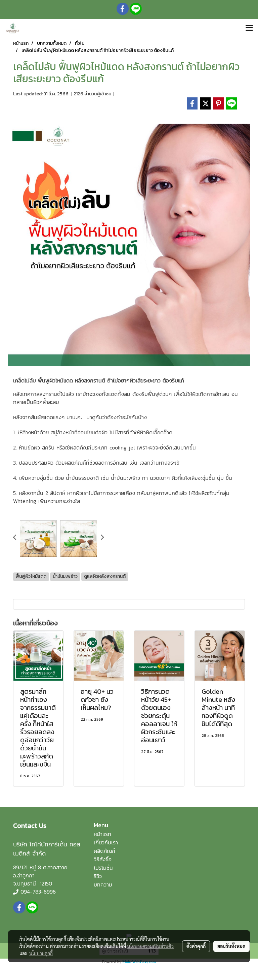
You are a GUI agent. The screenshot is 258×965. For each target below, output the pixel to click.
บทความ (103, 884)
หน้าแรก (102, 834)
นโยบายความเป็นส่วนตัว (150, 946)
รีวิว (98, 876)
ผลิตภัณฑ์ (104, 851)
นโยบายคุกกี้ (41, 953)
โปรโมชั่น (103, 868)
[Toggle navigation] (249, 28)
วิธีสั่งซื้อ (103, 859)
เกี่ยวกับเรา (106, 842)
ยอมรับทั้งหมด (231, 946)
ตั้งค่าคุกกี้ (196, 946)
